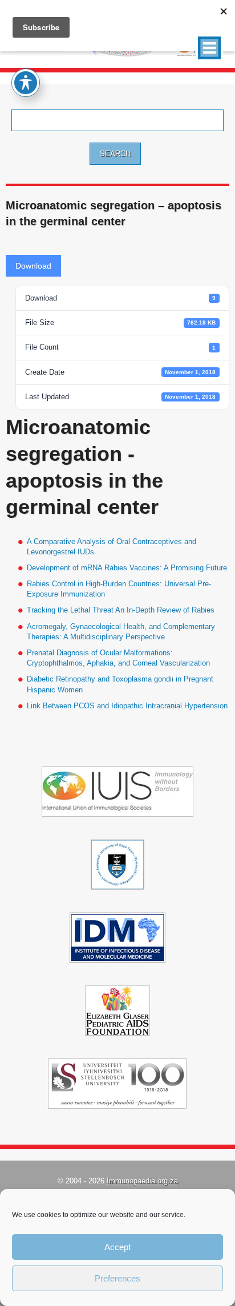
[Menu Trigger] (209, 48)
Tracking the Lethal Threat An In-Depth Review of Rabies (120, 610)
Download (33, 265)
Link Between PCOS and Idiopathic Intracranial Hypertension (127, 705)
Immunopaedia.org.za (142, 1181)
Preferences (117, 1278)
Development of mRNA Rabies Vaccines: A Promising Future (127, 567)
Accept (117, 1247)
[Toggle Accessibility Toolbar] (25, 82)
